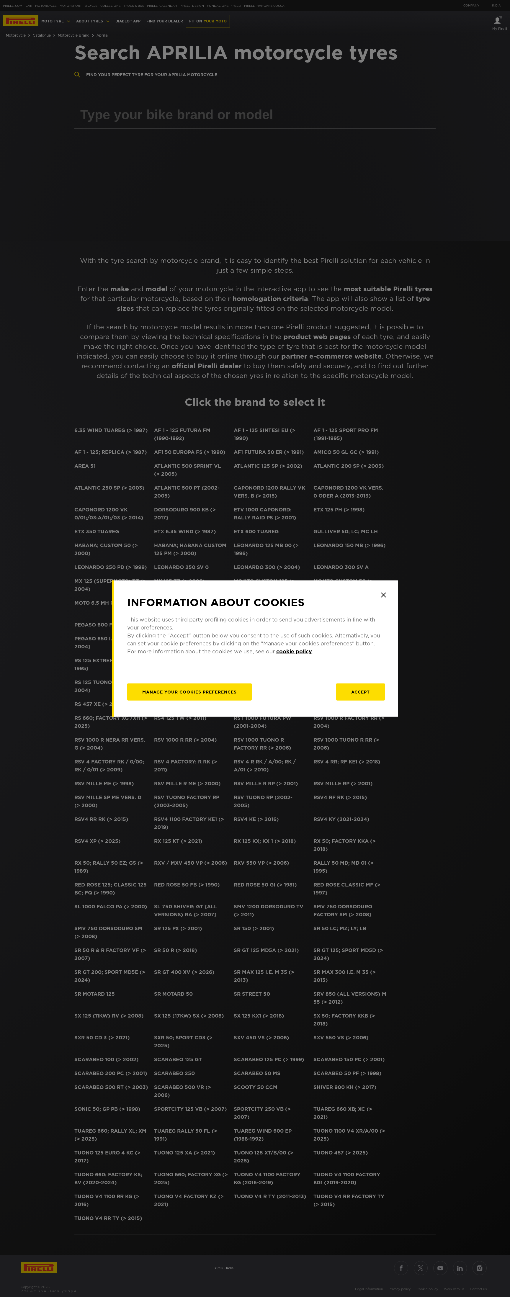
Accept (360, 692)
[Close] (383, 595)
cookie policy (294, 651)
